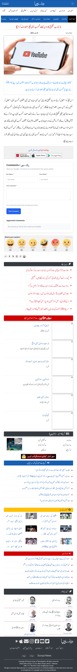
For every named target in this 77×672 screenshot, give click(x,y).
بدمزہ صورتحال (56, 600)
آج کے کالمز (43, 11)
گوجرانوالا (41, 445)
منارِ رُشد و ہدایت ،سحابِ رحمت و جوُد (37, 361)
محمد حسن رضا (67, 633)
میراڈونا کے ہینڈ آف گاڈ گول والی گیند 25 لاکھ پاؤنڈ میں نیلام (49, 534)
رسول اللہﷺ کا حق (18, 628)
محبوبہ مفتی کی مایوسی (18, 600)
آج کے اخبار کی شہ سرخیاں (36, 462)
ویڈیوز (24, 655)
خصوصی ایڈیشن (13, 11)
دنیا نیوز (31, 655)
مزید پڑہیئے (64, 264)
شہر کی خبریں (33, 11)
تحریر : (47, 366)
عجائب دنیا (46, 19)
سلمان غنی (32, 620)
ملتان (43, 450)
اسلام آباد (66, 445)
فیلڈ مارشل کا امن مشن (17, 614)
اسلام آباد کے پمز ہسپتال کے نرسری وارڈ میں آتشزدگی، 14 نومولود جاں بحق (47, 558)
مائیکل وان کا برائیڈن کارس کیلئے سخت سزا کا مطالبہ (14, 546)
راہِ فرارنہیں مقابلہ (43, 397)
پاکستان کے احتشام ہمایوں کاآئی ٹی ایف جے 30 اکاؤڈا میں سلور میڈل (49, 546)
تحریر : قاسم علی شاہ (44, 402)
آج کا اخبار (53, 11)
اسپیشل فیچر (24, 11)
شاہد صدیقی (68, 620)
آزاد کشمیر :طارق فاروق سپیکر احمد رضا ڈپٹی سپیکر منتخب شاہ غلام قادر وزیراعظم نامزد (46, 488)
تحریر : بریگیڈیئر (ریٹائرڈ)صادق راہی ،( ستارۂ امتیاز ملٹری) (34, 349)
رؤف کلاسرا (32, 606)
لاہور (68, 440)
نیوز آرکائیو (49, 648)
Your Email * (43, 174)
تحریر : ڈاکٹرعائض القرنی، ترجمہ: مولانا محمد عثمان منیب (36, 384)
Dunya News (44, 655)
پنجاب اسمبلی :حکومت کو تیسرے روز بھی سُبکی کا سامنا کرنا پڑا (52, 470)
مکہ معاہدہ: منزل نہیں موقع (40, 343)
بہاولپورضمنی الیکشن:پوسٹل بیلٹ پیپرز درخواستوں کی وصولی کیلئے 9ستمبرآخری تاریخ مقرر (43, 476)
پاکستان (64, 19)
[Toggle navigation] (72, 4)
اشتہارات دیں (15, 648)
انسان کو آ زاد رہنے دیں (41, 325)
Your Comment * (11, 186)
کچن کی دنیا (46, 415)
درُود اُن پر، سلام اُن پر (42, 379)
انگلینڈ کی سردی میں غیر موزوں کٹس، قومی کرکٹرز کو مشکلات (49, 521)
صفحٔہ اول (70, 11)
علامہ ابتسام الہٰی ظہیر (29, 634)
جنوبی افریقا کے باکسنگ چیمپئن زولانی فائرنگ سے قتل (14, 534)
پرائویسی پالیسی (27, 648)
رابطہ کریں (59, 648)
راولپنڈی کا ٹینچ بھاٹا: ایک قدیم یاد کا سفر (51, 613)
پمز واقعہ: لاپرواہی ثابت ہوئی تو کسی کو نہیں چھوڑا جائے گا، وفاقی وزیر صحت (48, 577)
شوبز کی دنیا (24, 19)
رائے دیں (38, 648)
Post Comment (14, 211)
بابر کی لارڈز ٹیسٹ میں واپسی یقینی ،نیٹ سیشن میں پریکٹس (14, 521)
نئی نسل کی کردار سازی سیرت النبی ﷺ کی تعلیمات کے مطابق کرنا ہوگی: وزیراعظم (46, 565)
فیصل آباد (41, 440)
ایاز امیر (69, 606)
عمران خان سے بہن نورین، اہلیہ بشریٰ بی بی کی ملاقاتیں (54, 494)
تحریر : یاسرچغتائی (45, 331)
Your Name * (10, 174)
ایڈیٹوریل (55, 19)
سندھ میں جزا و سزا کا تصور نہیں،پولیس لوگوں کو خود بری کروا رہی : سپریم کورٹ (47, 482)
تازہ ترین (62, 11)
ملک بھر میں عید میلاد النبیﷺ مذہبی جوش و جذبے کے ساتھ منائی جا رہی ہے (47, 571)
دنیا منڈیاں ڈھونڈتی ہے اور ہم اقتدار (51, 627)
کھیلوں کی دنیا (13, 19)
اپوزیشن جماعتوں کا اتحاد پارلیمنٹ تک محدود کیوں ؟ (55, 500)
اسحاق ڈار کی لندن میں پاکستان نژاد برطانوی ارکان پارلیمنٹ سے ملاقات (49, 583)
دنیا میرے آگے (35, 19)
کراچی (68, 450)
